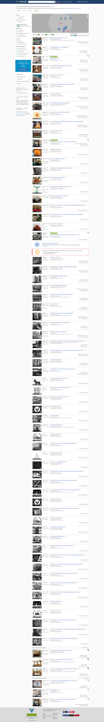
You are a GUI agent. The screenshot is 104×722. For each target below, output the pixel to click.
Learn (44, 714)
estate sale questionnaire (21, 114)
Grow (47, 715)
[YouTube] (71, 712)
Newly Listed (20, 21)
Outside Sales (20, 51)
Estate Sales (18, 28)
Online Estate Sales (22, 36)
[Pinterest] (73, 712)
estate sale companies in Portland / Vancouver (72, 8)
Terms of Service (55, 713)
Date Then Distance (22, 20)
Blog (44, 717)
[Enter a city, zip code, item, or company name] (54, 2)
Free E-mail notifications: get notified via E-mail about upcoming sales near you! (52, 710)
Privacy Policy (55, 714)
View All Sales (85, 647)
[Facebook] (64, 712)
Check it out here (45, 246)
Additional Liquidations (21, 46)
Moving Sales (20, 31)
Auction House (21, 42)
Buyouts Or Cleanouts (22, 54)
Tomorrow (30, 10)
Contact (44, 718)
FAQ (44, 713)
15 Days (36, 10)
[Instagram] (68, 712)
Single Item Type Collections (23, 53)
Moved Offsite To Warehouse (23, 33)
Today (24, 10)
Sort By (17, 15)
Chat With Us (32, 714)
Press (53, 715)
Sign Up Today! (23, 69)
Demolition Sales (21, 56)
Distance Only (21, 18)
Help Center (54, 717)
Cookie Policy (55, 718)
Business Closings (21, 48)
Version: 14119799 (31, 720)
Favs (19, 10)
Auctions (19, 40)
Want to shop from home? (50, 243)
